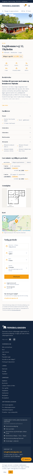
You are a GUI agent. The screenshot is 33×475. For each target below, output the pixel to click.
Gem (29, 11)
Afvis (5, 472)
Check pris (16, 276)
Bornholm (5, 383)
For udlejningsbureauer (8, 407)
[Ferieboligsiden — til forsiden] (14, 327)
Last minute (7, 162)
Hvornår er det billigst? (8, 359)
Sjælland (4, 381)
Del (24, 11)
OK (11, 472)
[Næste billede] (30, 26)
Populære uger (6, 357)
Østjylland (5, 395)
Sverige (4, 371)
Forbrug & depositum (8, 362)
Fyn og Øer (5, 388)
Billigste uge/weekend (18, 162)
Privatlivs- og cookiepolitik (9, 412)
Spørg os (27, 459)
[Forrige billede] (2, 26)
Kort (3, 349)
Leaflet (19, 230)
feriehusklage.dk (16, 310)
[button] (16, 221)
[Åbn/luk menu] (29, 6)
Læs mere (5, 105)
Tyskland (4, 374)
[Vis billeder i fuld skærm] (30, 15)
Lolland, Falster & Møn (8, 385)
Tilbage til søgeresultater (11, 11)
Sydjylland (5, 390)
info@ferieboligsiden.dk (11, 298)
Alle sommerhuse (7, 347)
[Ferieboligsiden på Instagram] (14, 339)
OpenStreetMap (26, 230)
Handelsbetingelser (7, 410)
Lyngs (20, 52)
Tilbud (4, 354)
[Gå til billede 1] (12, 37)
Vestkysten (14, 52)
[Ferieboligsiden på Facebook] (10, 339)
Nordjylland (5, 398)
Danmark (6, 52)
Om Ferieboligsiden (7, 405)
